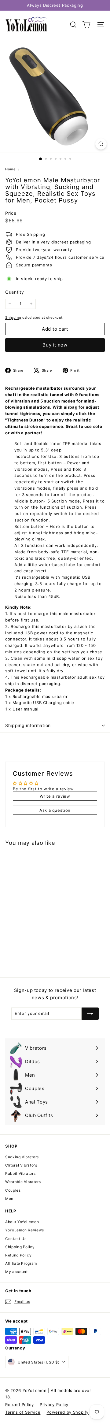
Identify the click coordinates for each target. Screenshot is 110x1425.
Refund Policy (18, 1255)
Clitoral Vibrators (21, 1165)
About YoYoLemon (22, 1221)
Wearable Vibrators (23, 1181)
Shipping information (28, 725)
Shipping (13, 317)
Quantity (14, 292)
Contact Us (16, 1238)
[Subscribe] (90, 1014)
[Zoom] (101, 144)
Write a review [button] (55, 796)
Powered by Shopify (67, 1412)
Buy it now (55, 345)
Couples (13, 1190)
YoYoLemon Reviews (24, 1230)
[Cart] (86, 25)
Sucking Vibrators (22, 1157)
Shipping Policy (20, 1247)
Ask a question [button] (55, 810)
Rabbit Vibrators (20, 1173)
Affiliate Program (21, 1263)
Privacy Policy (54, 1404)
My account (16, 1271)
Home (10, 169)
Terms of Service (22, 1412)
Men (9, 1198)
